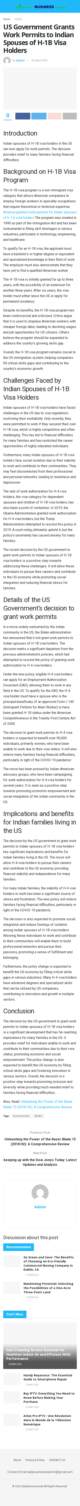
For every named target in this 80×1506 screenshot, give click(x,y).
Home (6, 19)
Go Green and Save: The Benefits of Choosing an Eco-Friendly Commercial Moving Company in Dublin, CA (48, 1263)
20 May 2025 (15, 1364)
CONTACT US (57, 1460)
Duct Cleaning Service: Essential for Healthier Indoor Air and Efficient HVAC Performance (38, 1354)
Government (21, 1116)
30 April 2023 (40, 60)
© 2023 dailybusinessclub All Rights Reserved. (40, 1486)
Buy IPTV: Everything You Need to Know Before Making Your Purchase (49, 1397)
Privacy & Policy (35, 1460)
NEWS (18, 19)
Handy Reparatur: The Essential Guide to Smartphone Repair (47, 1377)
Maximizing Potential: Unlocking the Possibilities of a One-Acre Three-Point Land (48, 1288)
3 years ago (32, 1275)
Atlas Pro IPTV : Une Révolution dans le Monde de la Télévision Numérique (47, 1420)
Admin (20, 60)
